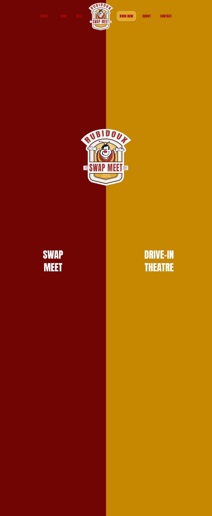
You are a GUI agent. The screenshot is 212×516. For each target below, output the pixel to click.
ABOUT (146, 16)
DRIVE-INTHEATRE (159, 261)
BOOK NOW (126, 16)
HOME (44, 16)
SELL (79, 16)
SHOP (63, 16)
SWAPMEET (53, 261)
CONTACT (166, 16)
